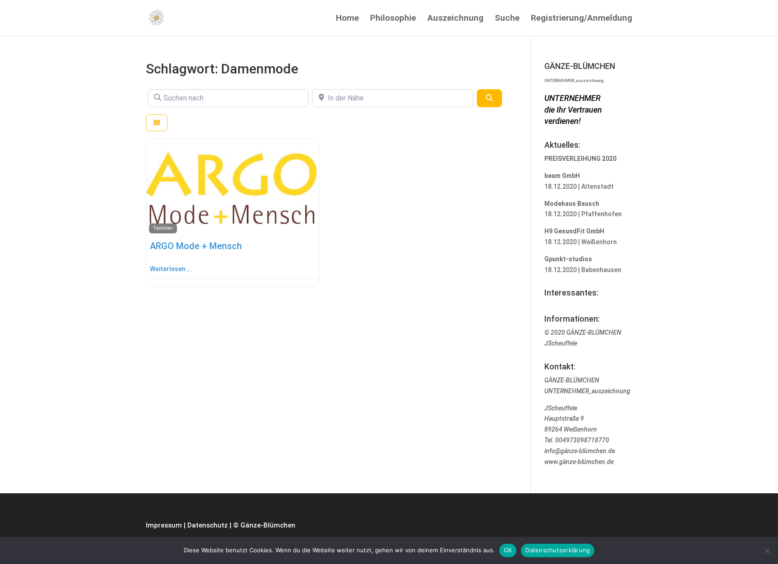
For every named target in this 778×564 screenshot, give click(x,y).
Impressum (164, 525)
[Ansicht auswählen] (156, 122)
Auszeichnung (455, 19)
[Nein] (766, 550)
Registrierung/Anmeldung (581, 19)
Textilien (163, 228)
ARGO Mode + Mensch (196, 246)
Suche (507, 19)
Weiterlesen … (170, 269)
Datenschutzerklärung (557, 550)
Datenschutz (207, 525)
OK (508, 550)
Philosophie (393, 19)
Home (347, 19)
